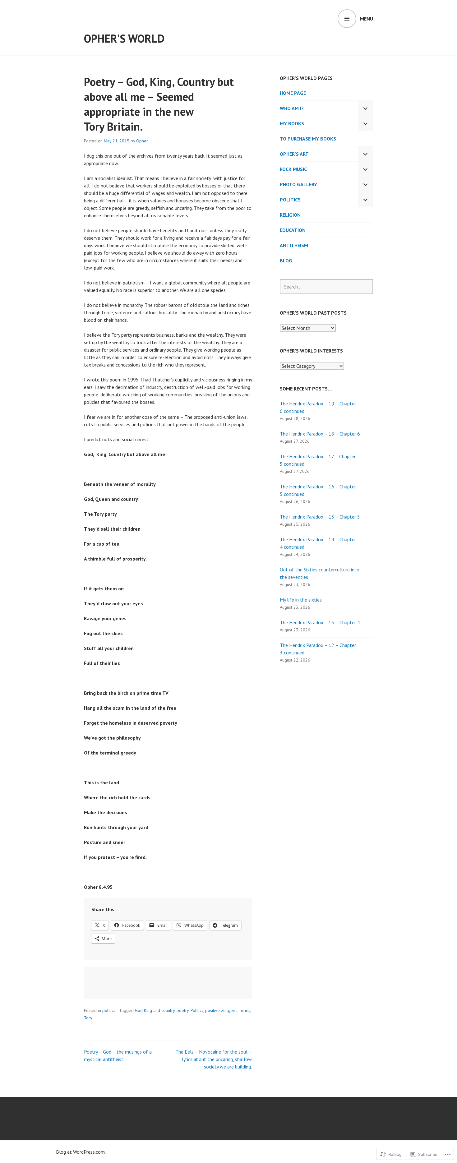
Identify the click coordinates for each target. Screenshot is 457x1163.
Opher (142, 141)
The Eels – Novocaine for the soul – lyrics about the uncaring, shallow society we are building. (213, 1059)
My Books (292, 123)
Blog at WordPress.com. (81, 1152)
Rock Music (293, 169)
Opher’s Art (294, 154)
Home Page (293, 93)
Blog (286, 260)
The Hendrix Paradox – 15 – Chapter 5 (320, 517)
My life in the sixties (301, 600)
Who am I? (292, 108)
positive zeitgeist (221, 1010)
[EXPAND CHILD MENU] (365, 108)
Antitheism (294, 245)
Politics (197, 1010)
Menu (366, 19)
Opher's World (124, 38)
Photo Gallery (298, 184)
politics (108, 1010)
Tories (244, 1010)
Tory (88, 1018)
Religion (290, 215)
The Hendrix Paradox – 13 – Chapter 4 (320, 622)
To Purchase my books (308, 139)
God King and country (155, 1010)
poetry (183, 1010)
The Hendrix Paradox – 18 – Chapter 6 (320, 434)
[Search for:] (326, 287)
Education (293, 230)
